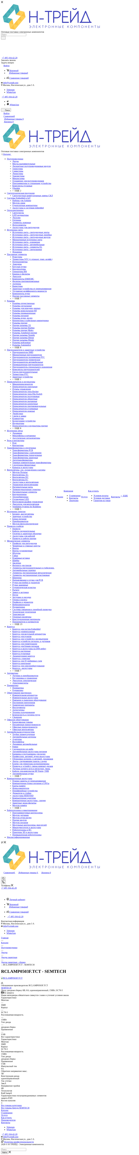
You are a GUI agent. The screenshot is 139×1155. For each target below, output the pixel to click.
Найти (4, 1152)
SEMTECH (6, 988)
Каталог (5, 1110)
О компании (6, 1113)
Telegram (11, 90)
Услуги (4, 1115)
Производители (8, 1120)
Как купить (6, 1117)
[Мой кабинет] (2, 875)
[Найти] (3, 38)
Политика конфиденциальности (19, 1142)
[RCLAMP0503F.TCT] (12, 978)
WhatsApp (11, 92)
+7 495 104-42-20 (9, 58)
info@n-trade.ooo (10, 82)
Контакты (5, 1122)
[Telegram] (7, 101)
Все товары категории (11, 1105)
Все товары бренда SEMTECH (15, 1108)
